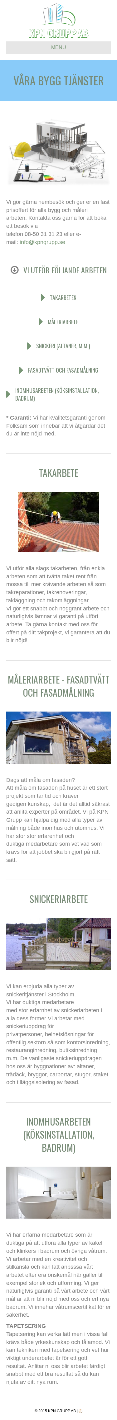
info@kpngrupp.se (42, 242)
